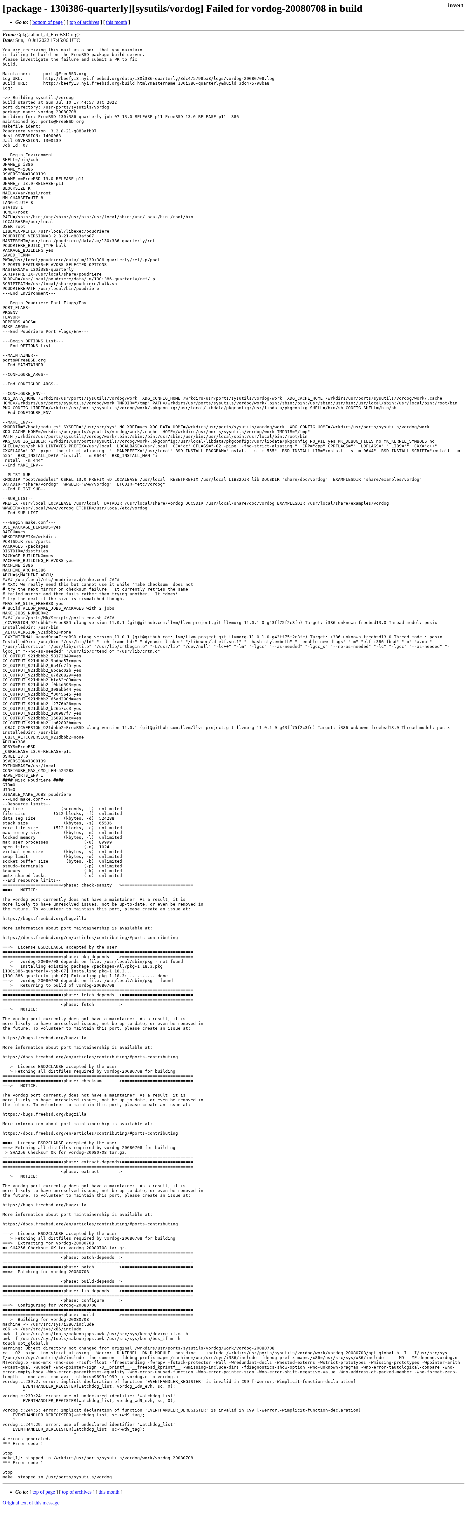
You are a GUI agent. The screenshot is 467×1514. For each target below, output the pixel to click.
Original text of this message (31, 1502)
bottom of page (47, 22)
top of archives (84, 22)
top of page (43, 1492)
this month (116, 22)
